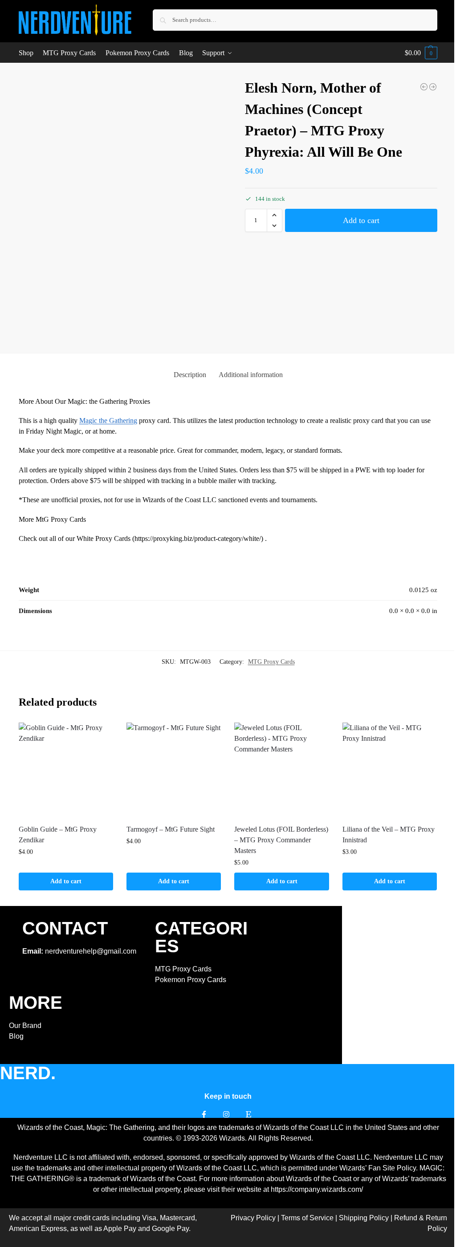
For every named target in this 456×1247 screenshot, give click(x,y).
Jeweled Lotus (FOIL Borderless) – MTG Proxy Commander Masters (281, 839)
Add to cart (361, 220)
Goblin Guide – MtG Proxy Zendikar (58, 834)
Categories (201, 937)
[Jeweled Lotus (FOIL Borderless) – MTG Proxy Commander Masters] (281, 770)
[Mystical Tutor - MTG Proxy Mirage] (423, 86)
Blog (16, 1036)
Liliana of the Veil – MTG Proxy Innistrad (388, 834)
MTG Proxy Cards (271, 661)
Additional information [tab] (251, 374)
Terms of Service (307, 1218)
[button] (421, 53)
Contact (65, 928)
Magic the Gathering (108, 420)
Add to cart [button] (65, 881)
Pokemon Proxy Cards (190, 979)
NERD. (28, 1073)
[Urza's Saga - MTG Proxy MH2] (432, 86)
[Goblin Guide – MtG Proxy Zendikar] (66, 770)
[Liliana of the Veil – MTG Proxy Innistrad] (389, 770)
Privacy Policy (253, 1218)
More (35, 1002)
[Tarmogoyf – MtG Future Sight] (173, 770)
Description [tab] (190, 374)
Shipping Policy (364, 1218)
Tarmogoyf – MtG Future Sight (170, 829)
